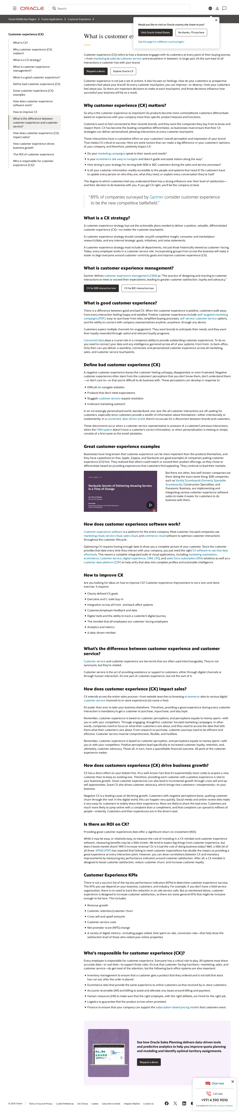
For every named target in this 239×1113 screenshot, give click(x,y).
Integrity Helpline (132, 1103)
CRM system (104, 429)
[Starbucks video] (120, 491)
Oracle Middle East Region (22, 19)
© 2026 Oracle (15, 1103)
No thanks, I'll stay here (191, 32)
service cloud (114, 535)
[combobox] (119, 8)
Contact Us (148, 1103)
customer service (131, 58)
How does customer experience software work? (33, 103)
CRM (150, 558)
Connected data (94, 340)
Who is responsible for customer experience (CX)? (33, 163)
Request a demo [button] (96, 71)
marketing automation (203, 554)
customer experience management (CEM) (130, 275)
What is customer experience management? (31, 68)
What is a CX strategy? (27, 60)
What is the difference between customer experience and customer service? (35, 122)
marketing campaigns (111, 153)
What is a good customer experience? (36, 77)
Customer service (95, 661)
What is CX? (20, 42)
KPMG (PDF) (103, 850)
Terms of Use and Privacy (40, 1103)
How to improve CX (25, 112)
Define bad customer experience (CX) (36, 84)
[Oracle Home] (32, 8)
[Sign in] (217, 8)
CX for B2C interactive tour (139, 288)
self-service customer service (198, 318)
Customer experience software (103, 531)
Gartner (156, 197)
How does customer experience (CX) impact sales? (36, 135)
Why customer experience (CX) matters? (32, 51)
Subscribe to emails (111, 1103)
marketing (99, 58)
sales (113, 58)
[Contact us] (224, 8)
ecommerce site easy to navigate (117, 159)
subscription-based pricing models (177, 1007)
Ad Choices (82, 1103)
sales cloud (130, 535)
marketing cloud (94, 535)
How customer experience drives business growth (33, 145)
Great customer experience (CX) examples (33, 92)
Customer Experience (79, 19)
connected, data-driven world (126, 419)
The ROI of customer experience (33, 154)
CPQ (157, 558)
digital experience (134, 558)
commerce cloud (154, 535)
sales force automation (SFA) (185, 558)
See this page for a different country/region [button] (161, 41)
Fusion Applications (52, 19)
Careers (95, 1103)
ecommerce (91, 558)
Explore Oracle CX (123, 71)
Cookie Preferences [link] (65, 1103)
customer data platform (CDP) (102, 562)
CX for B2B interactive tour (101, 288)
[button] (15, 8)
